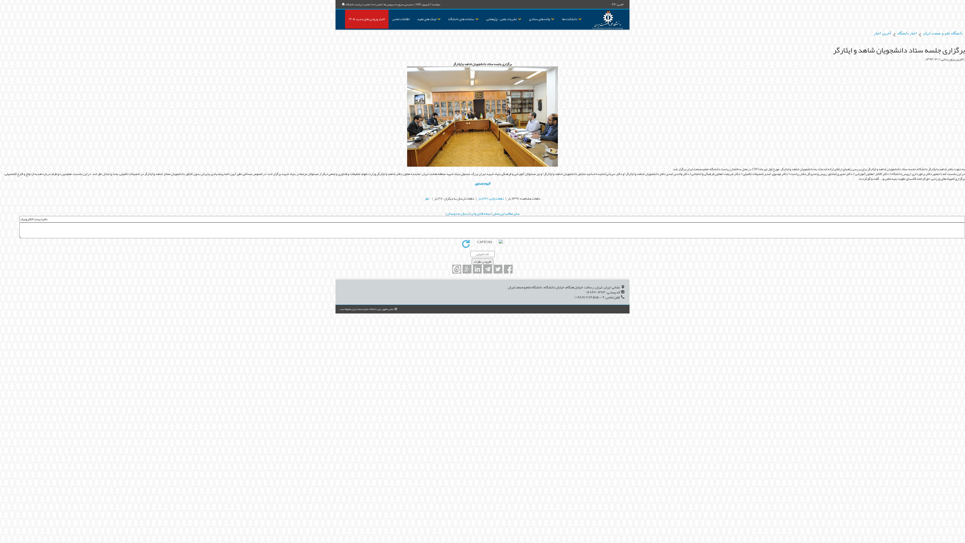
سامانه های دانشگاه (461, 19)
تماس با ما (377, 4)
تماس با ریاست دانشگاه (358, 4)
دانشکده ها (569, 19)
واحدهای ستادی (539, 19)
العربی (620, 4)
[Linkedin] (477, 269)
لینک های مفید (426, 19)
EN (614, 4)
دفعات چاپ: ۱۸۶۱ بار (491, 198)
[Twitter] (498, 269)
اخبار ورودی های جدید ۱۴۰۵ (367, 19)
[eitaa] (456, 269)
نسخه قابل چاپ (480, 213)
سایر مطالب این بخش (505, 213)
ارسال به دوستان (457, 213)
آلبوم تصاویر (483, 183)
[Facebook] (508, 269)
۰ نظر (427, 198)
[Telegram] (487, 269)
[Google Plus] (467, 269)
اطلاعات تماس (401, 19)
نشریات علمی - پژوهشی (501, 19)
